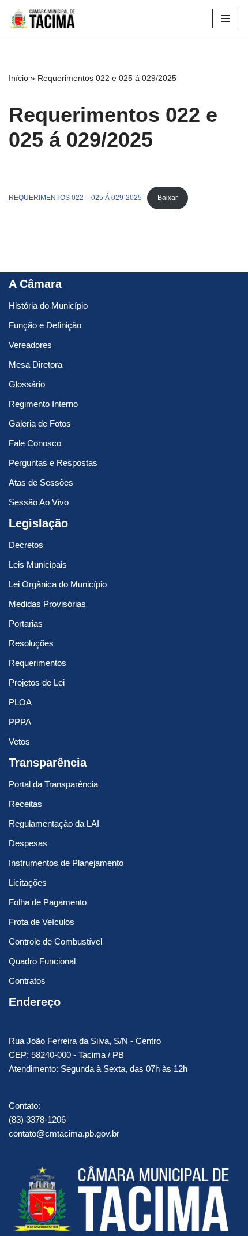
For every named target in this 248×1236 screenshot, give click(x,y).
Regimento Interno (43, 404)
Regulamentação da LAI (54, 823)
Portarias (26, 623)
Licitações (28, 882)
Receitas (25, 804)
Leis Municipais (38, 564)
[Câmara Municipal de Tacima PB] (43, 18)
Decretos (26, 545)
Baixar (167, 198)
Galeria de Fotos (40, 423)
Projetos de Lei (37, 682)
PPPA (20, 722)
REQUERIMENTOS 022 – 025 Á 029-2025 (75, 198)
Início (18, 78)
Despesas (28, 843)
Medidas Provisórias (47, 604)
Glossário (27, 384)
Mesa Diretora (35, 364)
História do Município (48, 305)
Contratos (27, 981)
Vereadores (30, 345)
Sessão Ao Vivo (39, 502)
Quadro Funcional (42, 961)
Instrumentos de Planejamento (66, 863)
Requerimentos (37, 663)
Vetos (19, 741)
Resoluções (31, 643)
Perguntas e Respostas (53, 463)
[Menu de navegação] (225, 18)
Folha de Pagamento (48, 902)
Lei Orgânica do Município (58, 584)
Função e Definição (45, 325)
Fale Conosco (35, 443)
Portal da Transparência (53, 784)
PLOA (20, 702)
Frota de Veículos (41, 922)
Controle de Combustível (55, 941)
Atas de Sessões (41, 482)
